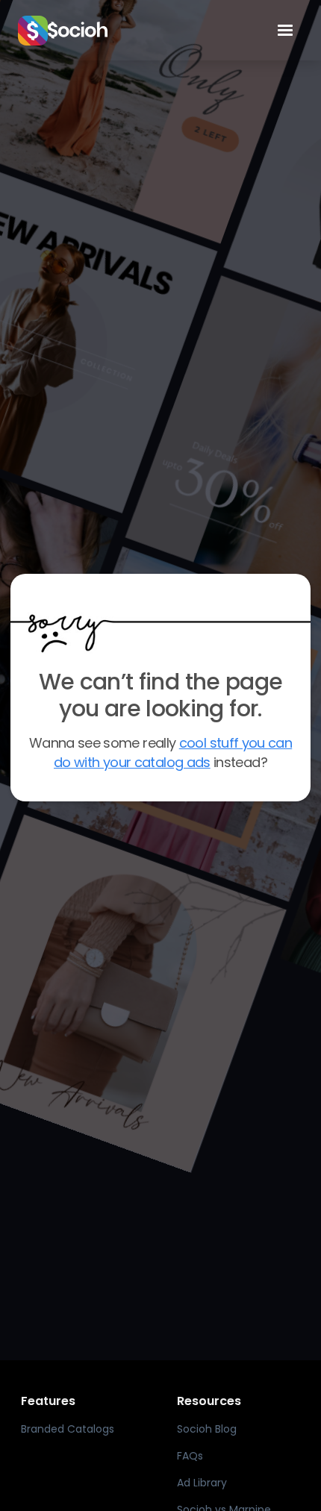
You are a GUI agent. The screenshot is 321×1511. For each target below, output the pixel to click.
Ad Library (202, 1482)
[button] (285, 30)
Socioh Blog (207, 1428)
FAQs (190, 1455)
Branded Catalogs (67, 1428)
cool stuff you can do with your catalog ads (173, 752)
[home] (135, 30)
